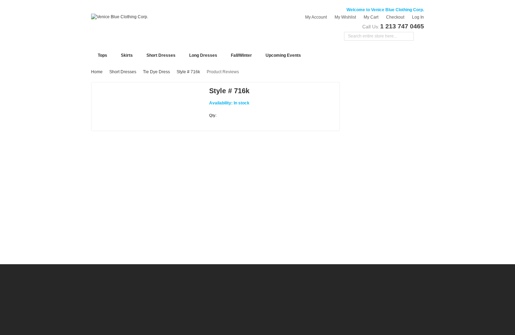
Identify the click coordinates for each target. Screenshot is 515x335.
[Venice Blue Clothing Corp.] (119, 17)
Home (97, 71)
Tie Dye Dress (156, 71)
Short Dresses (122, 71)
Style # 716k (188, 71)
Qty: (213, 115)
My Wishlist (345, 17)
